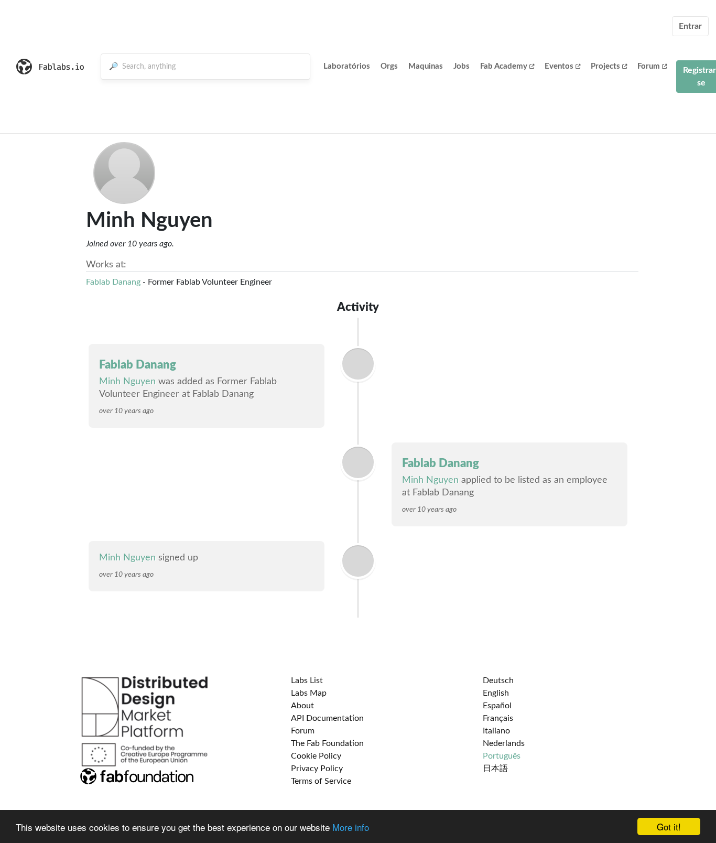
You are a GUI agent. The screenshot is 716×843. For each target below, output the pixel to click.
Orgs (389, 66)
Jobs (461, 66)
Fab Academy (503, 66)
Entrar (690, 26)
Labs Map (309, 693)
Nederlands (504, 743)
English (496, 693)
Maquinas (425, 66)
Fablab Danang (113, 282)
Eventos (559, 66)
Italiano (496, 731)
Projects (605, 66)
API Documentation (327, 718)
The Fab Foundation (327, 743)
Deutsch (498, 680)
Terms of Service (321, 781)
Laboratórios (346, 66)
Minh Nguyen (127, 381)
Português (501, 756)
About (302, 705)
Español (497, 705)
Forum (648, 66)
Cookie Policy (316, 756)
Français (498, 718)
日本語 (495, 768)
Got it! (669, 826)
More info (350, 827)
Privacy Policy (317, 768)
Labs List (307, 680)
